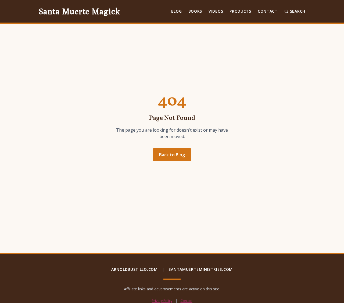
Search (297, 11)
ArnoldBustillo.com (134, 269)
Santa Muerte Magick (79, 11)
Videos (216, 11)
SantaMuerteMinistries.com (201, 269)
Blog (176, 11)
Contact (268, 11)
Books (195, 11)
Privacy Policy (162, 301)
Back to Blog (172, 155)
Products (240, 11)
